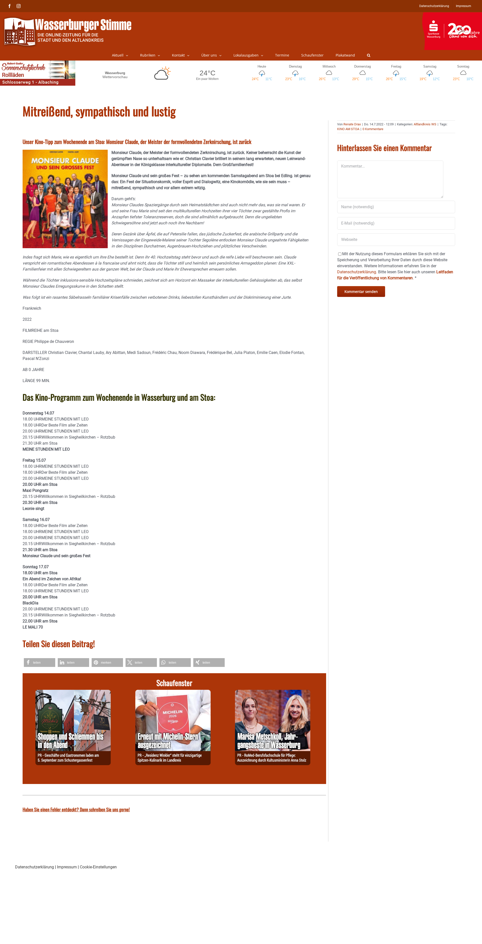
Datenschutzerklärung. (357, 272)
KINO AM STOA (348, 129)
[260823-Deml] (73, 692)
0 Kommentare (373, 129)
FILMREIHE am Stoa (40, 330)
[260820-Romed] (272, 692)
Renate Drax (352, 124)
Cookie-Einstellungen (98, 867)
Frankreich (32, 308)
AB (25, 369)
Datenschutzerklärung (34, 867)
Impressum (67, 867)
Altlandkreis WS (425, 124)
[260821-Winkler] (173, 692)
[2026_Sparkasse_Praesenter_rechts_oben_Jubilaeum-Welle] (452, 15)
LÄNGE (29, 380)
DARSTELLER (35, 352)
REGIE (28, 341)
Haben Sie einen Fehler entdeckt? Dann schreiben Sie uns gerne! (76, 809)
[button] (368, 55)
